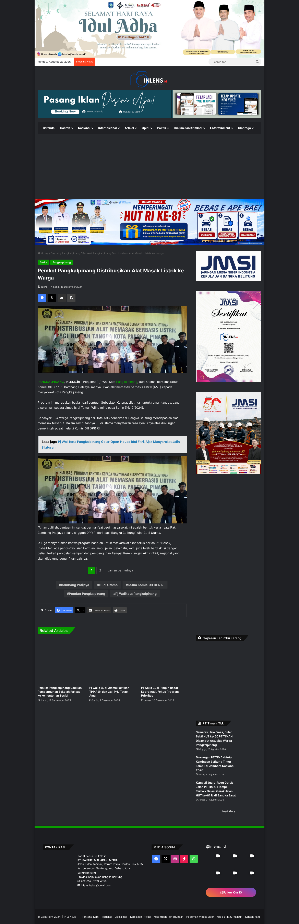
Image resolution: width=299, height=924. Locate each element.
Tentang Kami (90, 909)
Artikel (129, 128)
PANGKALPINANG (51, 382)
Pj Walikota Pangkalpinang (136, 594)
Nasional (84, 128)
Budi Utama (108, 585)
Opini (145, 128)
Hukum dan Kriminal (188, 128)
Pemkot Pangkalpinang (87, 594)
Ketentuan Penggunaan (168, 909)
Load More (228, 789)
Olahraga (244, 128)
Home (44, 253)
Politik (161, 128)
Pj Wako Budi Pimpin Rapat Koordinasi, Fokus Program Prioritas (160, 691)
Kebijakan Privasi (140, 909)
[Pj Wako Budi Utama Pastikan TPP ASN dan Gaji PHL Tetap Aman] (112, 661)
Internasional (107, 128)
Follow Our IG (232, 884)
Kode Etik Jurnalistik (229, 909)
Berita (43, 262)
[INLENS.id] (149, 80)
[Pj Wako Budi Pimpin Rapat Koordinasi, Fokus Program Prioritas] (164, 661)
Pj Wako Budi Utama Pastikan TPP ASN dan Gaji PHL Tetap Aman (109, 691)
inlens (44, 286)
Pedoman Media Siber (200, 909)
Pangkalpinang (71, 253)
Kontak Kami (252, 909)
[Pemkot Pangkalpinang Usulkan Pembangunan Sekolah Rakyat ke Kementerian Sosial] (60, 661)
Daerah (65, 128)
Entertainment (220, 128)
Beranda (49, 128)
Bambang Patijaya (75, 585)
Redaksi (107, 909)
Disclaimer (121, 909)
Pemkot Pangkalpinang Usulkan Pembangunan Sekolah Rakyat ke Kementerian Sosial (60, 691)
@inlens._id (216, 825)
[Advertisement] (149, 166)
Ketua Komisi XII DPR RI (146, 585)
